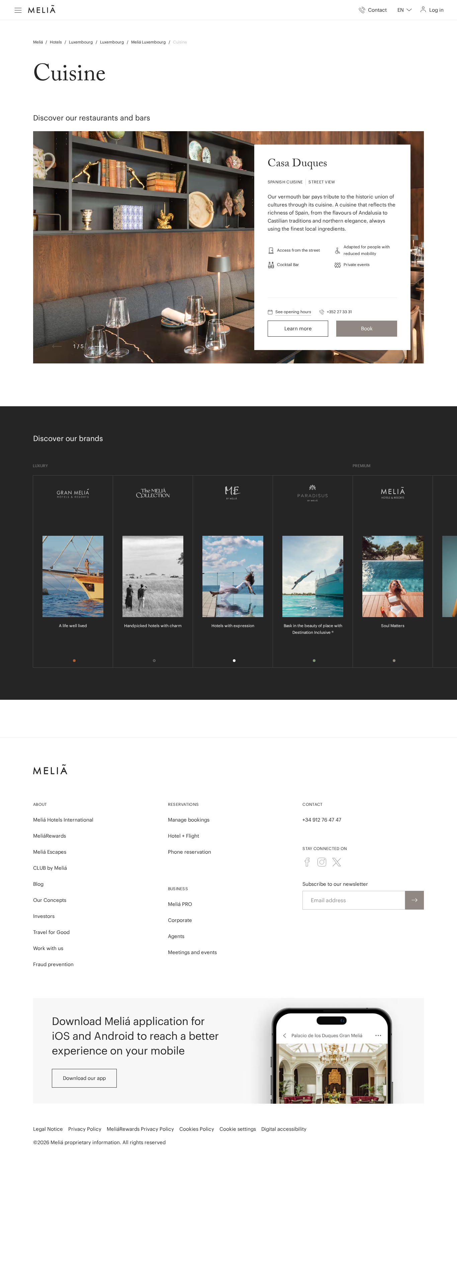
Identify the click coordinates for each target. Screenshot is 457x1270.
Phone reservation (189, 852)
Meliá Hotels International (63, 820)
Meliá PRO (180, 904)
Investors (44, 916)
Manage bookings (188, 820)
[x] (336, 862)
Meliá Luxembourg (148, 42)
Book (367, 328)
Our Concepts (49, 900)
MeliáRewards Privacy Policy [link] (140, 1129)
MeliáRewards (49, 836)
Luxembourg (81, 42)
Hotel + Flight (183, 836)
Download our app (84, 1078)
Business (178, 888)
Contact (312, 804)
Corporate (180, 920)
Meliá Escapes (49, 852)
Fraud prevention (53, 964)
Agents (176, 936)
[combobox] (404, 10)
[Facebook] (307, 862)
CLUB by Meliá (50, 868)
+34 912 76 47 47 (321, 820)
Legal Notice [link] (48, 1129)
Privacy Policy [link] (84, 1129)
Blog (38, 884)
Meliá (38, 42)
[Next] (99, 346)
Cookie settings (237, 1129)
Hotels (56, 42)
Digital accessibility (283, 1129)
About (40, 804)
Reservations (183, 804)
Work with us (48, 948)
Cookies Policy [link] (196, 1129)
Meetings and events (192, 952)
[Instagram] (322, 862)
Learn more (298, 328)
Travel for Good (51, 932)
